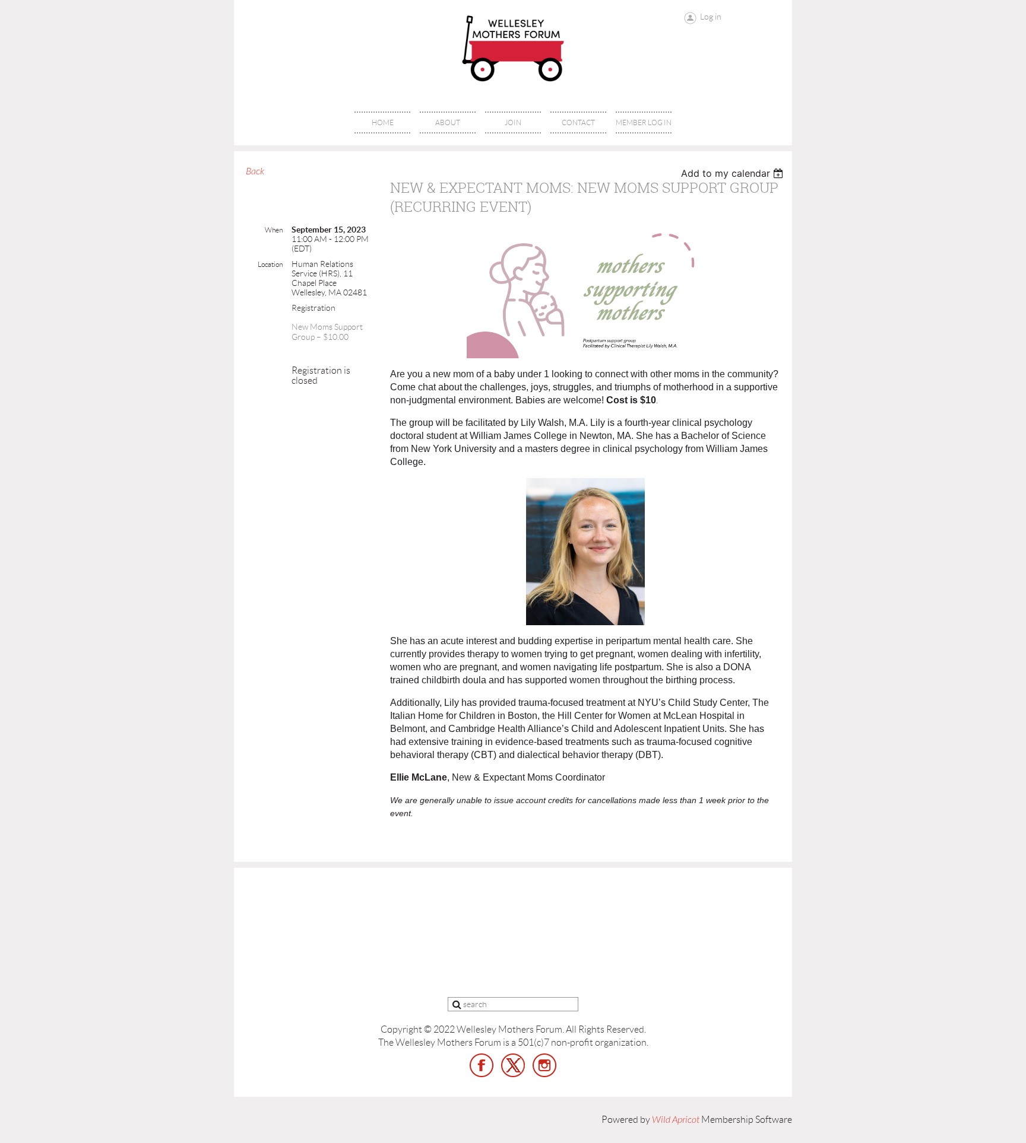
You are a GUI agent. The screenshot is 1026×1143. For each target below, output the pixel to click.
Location (270, 264)
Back (255, 171)
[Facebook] (481, 1065)
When (274, 230)
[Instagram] (544, 1065)
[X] (513, 1065)
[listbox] (733, 173)
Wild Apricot (675, 1120)
